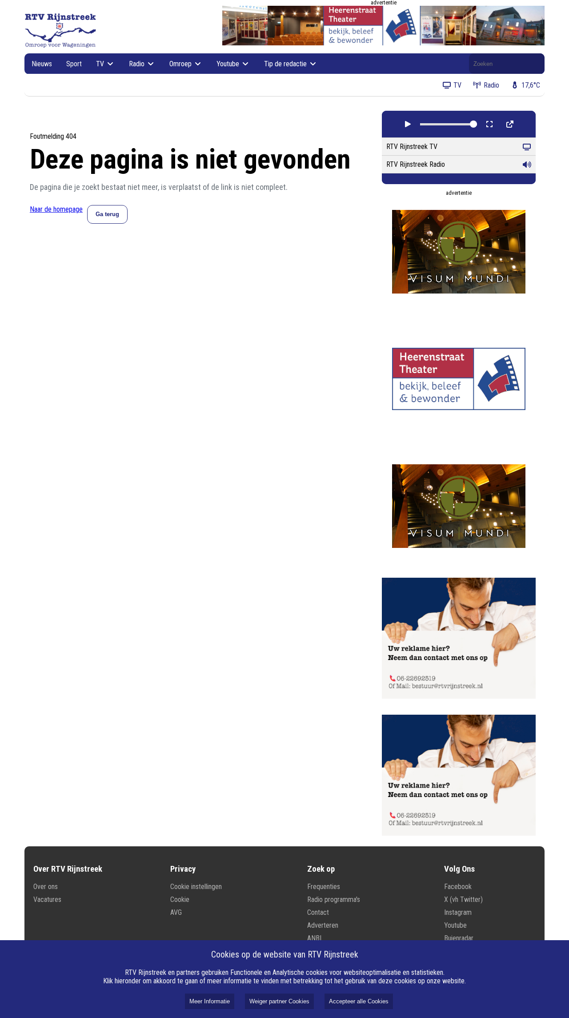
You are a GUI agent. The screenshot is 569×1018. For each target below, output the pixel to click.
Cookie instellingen (196, 886)
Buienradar (458, 938)
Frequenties (323, 886)
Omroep (181, 64)
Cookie (179, 899)
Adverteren (322, 925)
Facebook (458, 886)
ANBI (314, 938)
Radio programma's (333, 899)
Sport (74, 64)
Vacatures (47, 899)
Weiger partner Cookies (279, 1001)
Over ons (45, 886)
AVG (176, 912)
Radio (137, 64)
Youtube (228, 64)
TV (101, 64)
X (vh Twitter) (463, 899)
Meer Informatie (209, 1001)
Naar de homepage (56, 209)
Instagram (458, 912)
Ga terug (107, 214)
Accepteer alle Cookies (359, 1001)
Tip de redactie (286, 64)
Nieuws (42, 64)
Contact (318, 912)
